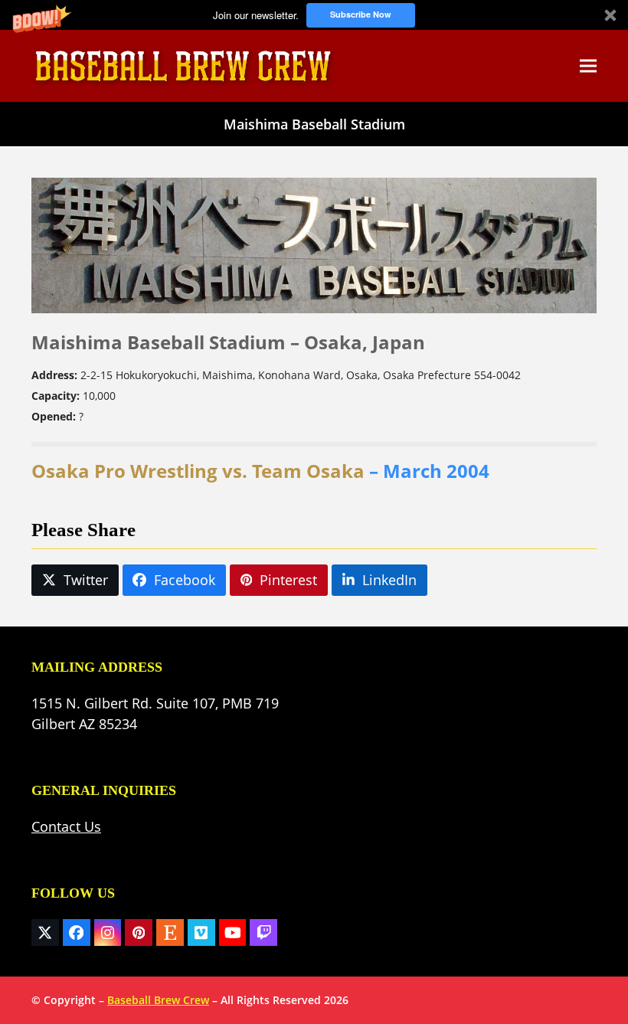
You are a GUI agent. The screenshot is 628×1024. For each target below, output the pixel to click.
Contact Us (66, 826)
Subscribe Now (360, 14)
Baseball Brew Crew (158, 1000)
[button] (314, 15)
